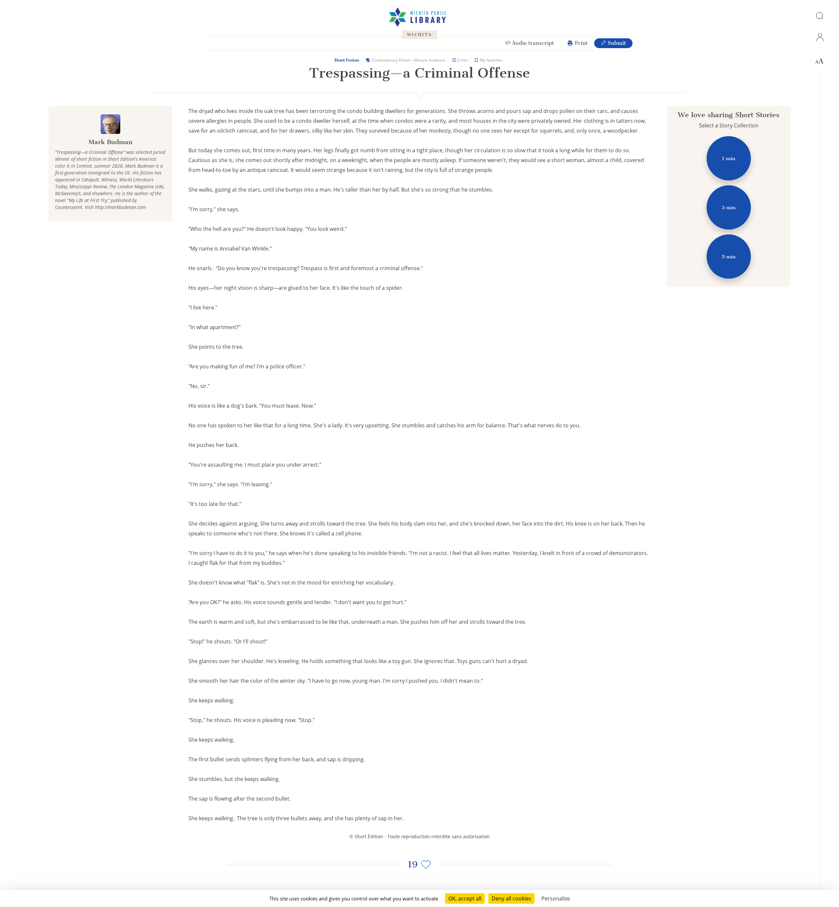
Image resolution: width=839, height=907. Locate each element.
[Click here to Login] (819, 37)
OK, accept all (464, 898)
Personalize (555, 898)
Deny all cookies (511, 898)
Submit (616, 43)
